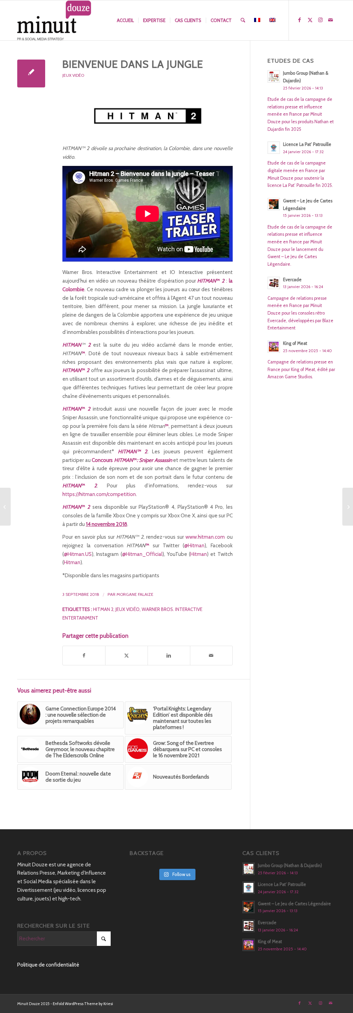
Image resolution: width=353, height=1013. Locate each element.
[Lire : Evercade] (274, 283)
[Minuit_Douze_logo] (54, 20)
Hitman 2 (103, 609)
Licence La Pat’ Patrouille (307, 144)
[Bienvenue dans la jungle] (31, 73)
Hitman (198, 554)
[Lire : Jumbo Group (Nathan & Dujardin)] (274, 76)
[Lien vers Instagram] (320, 20)
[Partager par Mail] (211, 655)
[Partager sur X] (126, 655)
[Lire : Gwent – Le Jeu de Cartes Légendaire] (274, 204)
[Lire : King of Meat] (274, 346)
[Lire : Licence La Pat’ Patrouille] (274, 147)
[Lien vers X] (310, 20)
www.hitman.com (205, 537)
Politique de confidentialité (48, 965)
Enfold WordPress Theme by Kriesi (83, 1003)
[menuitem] (125, 20)
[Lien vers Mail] (330, 20)
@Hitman (194, 545)
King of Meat (295, 343)
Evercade (292, 279)
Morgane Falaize (135, 594)
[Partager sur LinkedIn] (169, 655)
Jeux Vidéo (73, 75)
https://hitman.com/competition (99, 494)
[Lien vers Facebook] (299, 20)
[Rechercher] (243, 20)
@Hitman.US (78, 554)
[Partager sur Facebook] (84, 655)
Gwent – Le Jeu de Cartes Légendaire (294, 903)
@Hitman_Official (142, 554)
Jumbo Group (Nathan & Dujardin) (290, 865)
